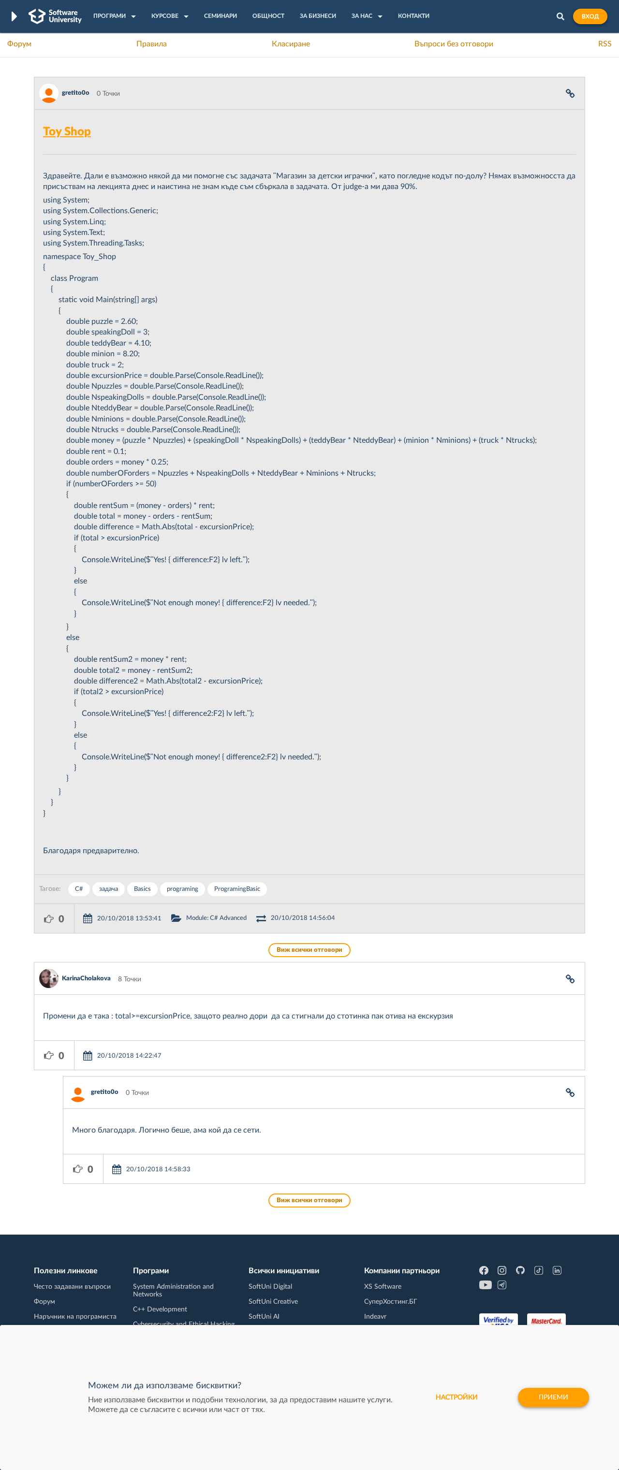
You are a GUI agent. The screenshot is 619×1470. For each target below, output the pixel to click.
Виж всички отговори (309, 950)
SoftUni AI (264, 1316)
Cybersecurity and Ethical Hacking (184, 1324)
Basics (142, 889)
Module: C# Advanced (216, 918)
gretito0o (75, 93)
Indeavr (375, 1316)
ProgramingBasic (237, 889)
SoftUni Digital (270, 1286)
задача (108, 889)
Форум (19, 44)
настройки (457, 1397)
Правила (151, 44)
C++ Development (160, 1309)
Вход (590, 16)
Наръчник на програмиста (75, 1316)
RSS (605, 44)
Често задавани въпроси (72, 1286)
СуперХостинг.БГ (390, 1301)
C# (79, 889)
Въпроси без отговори (453, 44)
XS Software (382, 1286)
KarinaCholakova (86, 978)
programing (182, 889)
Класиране (291, 44)
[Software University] (55, 16)
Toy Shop (67, 132)
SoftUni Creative (273, 1301)
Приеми (553, 1397)
